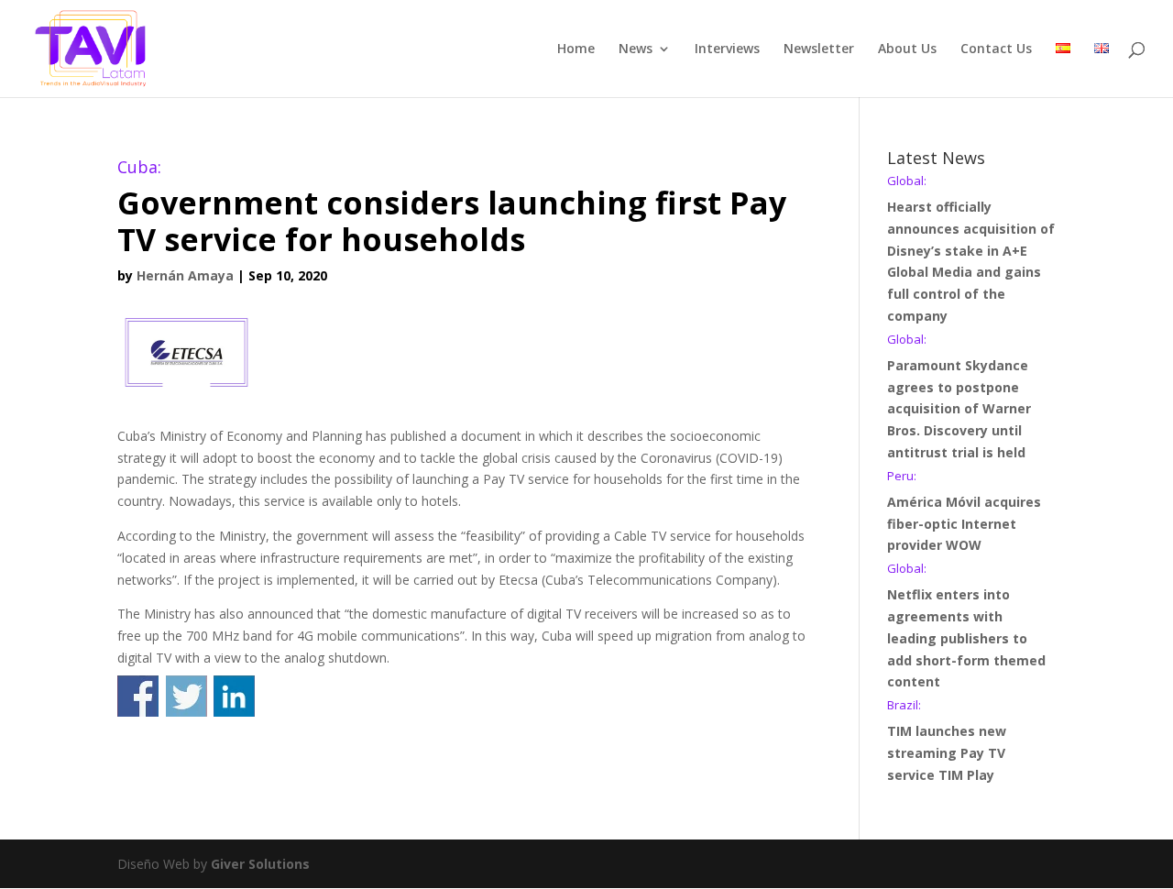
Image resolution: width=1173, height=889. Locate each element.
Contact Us (996, 49)
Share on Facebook (138, 696)
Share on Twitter (186, 696)
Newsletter (819, 49)
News (635, 49)
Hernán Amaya (185, 275)
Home (576, 49)
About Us (907, 49)
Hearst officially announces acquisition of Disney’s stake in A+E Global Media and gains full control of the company (971, 249)
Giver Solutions (260, 864)
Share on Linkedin (234, 696)
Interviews (727, 49)
